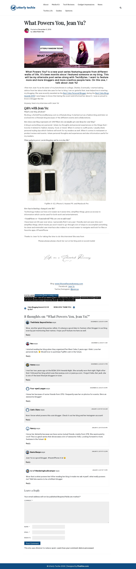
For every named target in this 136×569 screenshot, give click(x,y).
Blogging (38, 295)
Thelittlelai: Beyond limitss (41, 322)
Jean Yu (71, 286)
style (60, 300)
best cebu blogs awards (43, 297)
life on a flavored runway (34, 300)
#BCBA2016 (29, 297)
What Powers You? (51, 295)
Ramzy (33, 428)
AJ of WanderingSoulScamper (42, 471)
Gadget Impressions (86, 4)
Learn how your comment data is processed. (75, 548)
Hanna (32, 365)
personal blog (51, 300)
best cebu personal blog (63, 297)
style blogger (69, 300)
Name (27, 527)
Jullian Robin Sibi (38, 32)
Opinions (68, 11)
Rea (31, 344)
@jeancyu (75, 289)
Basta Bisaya (35, 452)
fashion (76, 297)
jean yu (97, 297)
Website (27, 538)
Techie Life (48, 11)
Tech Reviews (68, 4)
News (100, 4)
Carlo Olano (35, 410)
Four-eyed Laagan (38, 389)
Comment (28, 500)
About (45, 4)
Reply (28, 335)
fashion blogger (87, 297)
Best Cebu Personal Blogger (74, 93)
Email (27, 532)
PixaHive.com (83, 566)
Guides (59, 11)
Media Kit (56, 4)
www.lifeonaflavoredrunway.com (69, 284)
